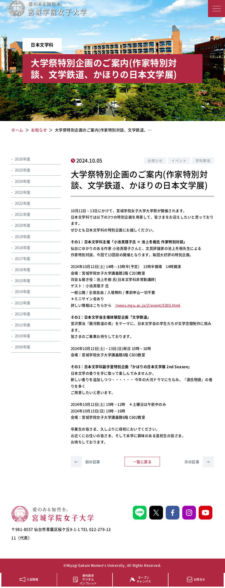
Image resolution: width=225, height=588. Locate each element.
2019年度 (22, 236)
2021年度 (22, 214)
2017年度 (22, 258)
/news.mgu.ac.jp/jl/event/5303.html (148, 305)
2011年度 (22, 324)
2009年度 (22, 346)
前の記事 (87, 461)
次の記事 (197, 461)
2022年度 (22, 203)
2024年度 (22, 181)
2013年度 (22, 302)
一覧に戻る (142, 461)
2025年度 (22, 169)
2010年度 (22, 335)
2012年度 (22, 313)
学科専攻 (202, 160)
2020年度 (22, 225)
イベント (178, 160)
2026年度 (22, 158)
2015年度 (22, 280)
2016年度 (22, 269)
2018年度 (22, 247)
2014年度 (22, 291)
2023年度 (22, 192)
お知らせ (155, 160)
